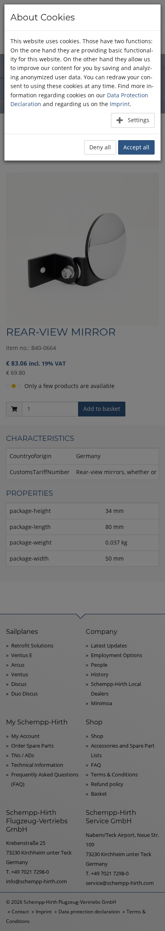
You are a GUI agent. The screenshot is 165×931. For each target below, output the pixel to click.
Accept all (136, 147)
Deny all (100, 147)
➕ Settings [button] (132, 120)
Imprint (120, 104)
